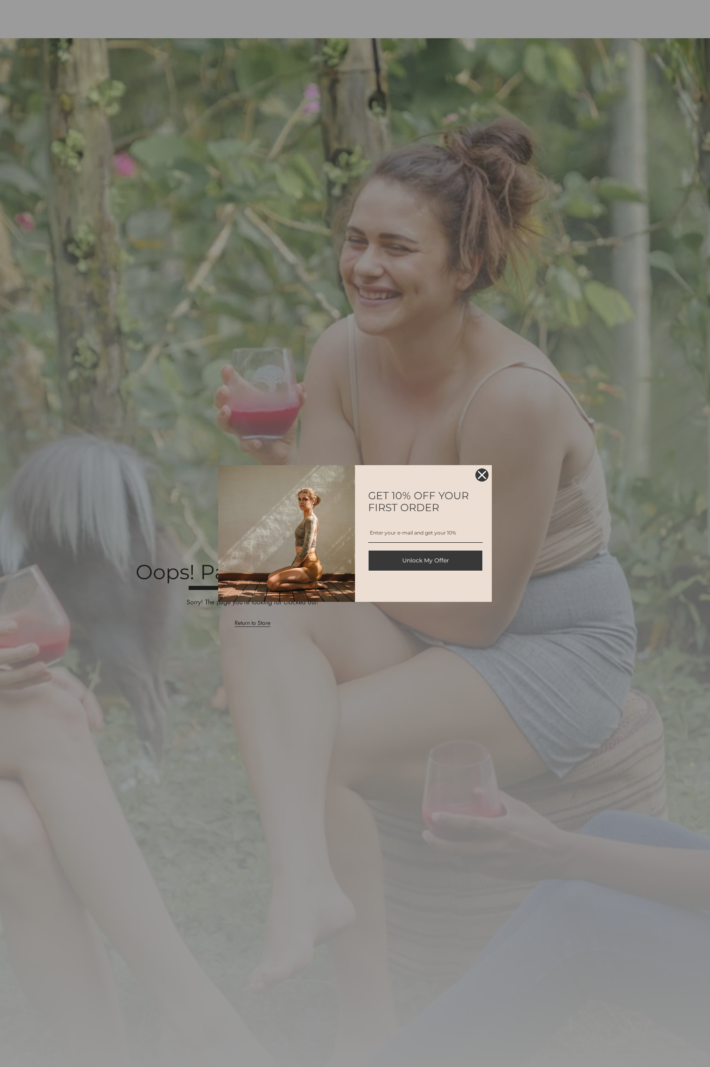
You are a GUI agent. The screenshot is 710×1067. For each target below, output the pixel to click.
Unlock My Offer (425, 560)
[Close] (482, 475)
